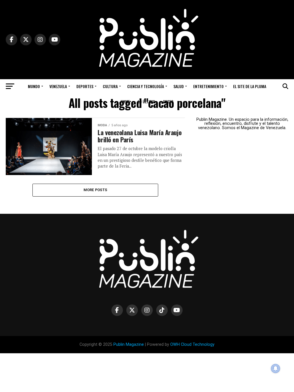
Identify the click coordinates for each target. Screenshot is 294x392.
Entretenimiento (208, 86)
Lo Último (146, 101)
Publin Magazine (128, 344)
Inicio (168, 101)
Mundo (34, 86)
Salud (178, 86)
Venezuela (58, 86)
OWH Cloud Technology (192, 344)
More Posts (95, 190)
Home (125, 101)
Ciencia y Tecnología (145, 86)
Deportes (84, 86)
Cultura (110, 86)
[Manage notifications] (275, 368)
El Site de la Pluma (249, 86)
